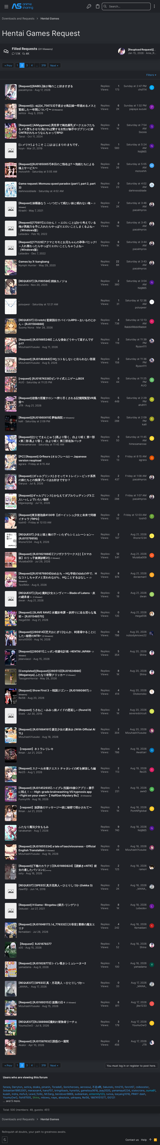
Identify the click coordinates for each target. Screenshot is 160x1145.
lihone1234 (25, 541)
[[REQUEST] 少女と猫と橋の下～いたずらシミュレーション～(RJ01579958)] (11, 540)
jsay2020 (104, 1090)
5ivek (22, 713)
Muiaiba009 (26, 561)
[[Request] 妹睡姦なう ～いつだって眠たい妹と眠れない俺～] (11, 209)
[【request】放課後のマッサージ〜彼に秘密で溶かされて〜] (11, 813)
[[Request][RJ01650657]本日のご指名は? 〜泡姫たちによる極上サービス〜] (11, 170)
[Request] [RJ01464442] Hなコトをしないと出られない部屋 (57, 359)
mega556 (24, 619)
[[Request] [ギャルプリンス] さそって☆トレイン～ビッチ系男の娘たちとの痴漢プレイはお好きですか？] (11, 482)
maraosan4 (34, 1090)
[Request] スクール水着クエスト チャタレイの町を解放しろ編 (57, 768)
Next (53, 65)
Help (144, 1139)
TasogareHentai (28, 678)
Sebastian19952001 (14, 1090)
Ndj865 (142, 151)
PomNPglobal (139, 810)
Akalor (22, 1045)
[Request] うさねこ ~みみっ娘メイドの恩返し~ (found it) (55, 709)
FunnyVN (24, 799)
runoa (109, 1093)
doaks (36, 1086)
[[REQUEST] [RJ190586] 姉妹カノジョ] (11, 287)
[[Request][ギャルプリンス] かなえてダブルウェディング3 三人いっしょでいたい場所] (11, 501)
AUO (21, 382)
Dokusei (23, 908)
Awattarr (141, 752)
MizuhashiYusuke (29, 347)
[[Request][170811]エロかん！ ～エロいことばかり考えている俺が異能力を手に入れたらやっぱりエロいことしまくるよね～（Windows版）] (11, 228)
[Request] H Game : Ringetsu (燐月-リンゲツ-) (49, 904)
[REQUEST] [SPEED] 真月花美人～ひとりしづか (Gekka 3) (56, 885)
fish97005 (25, 1097)
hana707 (48, 1090)
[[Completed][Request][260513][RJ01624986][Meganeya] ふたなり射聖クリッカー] (11, 677)
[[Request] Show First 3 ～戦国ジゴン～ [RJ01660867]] (11, 696)
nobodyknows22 (136, 635)
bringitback (61, 1090)
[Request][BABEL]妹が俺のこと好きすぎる (46, 86)
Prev (9, 65)
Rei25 (22, 772)
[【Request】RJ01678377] (11, 949)
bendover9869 (64, 1093)
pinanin (46, 1086)
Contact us (132, 1139)
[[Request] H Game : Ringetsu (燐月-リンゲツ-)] (11, 910)
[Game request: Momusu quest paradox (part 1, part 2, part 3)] (11, 189)
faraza (6, 1086)
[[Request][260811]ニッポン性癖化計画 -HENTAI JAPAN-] (11, 657)
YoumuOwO (26, 1025)
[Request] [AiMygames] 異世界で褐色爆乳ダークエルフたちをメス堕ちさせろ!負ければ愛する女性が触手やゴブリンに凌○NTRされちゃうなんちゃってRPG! (57, 128)
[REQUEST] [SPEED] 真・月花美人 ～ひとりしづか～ (52, 982)
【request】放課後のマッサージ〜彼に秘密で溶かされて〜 (55, 807)
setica (22, 113)
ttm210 (119, 1086)
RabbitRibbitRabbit (135, 326)
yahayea (76, 1097)
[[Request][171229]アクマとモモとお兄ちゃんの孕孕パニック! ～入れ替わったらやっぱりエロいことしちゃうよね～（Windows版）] (11, 248)
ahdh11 (142, 404)
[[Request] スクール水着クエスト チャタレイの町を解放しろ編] (11, 774)
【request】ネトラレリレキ (36, 748)
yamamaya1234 (121, 1090)
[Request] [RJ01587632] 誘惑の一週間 (44, 1041)
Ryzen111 (141, 346)
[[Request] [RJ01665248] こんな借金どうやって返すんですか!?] (11, 345)
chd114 (142, 89)
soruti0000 (25, 639)
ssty (21, 873)
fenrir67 (129, 1086)
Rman (22, 752)
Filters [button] (150, 74)
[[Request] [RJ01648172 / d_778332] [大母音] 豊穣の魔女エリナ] (11, 930)
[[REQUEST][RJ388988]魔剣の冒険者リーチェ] (11, 1027)
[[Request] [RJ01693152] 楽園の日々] (11, 1008)
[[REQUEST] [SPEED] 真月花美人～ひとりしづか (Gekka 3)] (11, 891)
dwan (22, 600)
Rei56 (22, 697)
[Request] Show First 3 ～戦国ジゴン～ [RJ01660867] (54, 690)
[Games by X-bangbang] (11, 267)
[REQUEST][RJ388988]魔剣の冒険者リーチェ (48, 1021)
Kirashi (23, 210)
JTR (21, 405)
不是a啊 (96, 1086)
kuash (6, 1093)
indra (15, 1093)
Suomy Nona (26, 327)
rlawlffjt (23, 889)
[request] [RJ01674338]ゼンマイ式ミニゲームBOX (51, 378)
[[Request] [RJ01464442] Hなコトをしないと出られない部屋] (11, 365)
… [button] (37, 65)
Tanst (22, 136)
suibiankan (81, 1093)
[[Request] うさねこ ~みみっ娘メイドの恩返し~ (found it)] (11, 716)
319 (43, 65)
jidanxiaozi (25, 658)
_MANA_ (141, 888)
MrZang (49, 1093)
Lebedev (24, 233)
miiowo (45, 1097)
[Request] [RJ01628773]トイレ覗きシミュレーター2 (52, 963)
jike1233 (142, 1005)
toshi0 (22, 522)
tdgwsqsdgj (26, 502)
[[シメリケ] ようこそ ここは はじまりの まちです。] (11, 150)
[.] (11, 306)
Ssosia (143, 132)
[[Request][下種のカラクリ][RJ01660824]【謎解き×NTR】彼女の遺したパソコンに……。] (11, 872)
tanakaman (25, 830)
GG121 (111, 1097)
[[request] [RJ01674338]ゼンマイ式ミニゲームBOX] (11, 384)
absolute (64, 1097)
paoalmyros (25, 89)
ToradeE (57, 1086)
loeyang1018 (122, 1093)
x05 (21, 947)
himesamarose (27, 444)
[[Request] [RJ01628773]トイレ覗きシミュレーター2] (11, 969)
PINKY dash (138, 1093)
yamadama (25, 967)
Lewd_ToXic (36, 1093)
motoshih (24, 171)
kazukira (23, 284)
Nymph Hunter (27, 265)
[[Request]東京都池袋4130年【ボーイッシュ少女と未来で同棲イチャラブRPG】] (11, 521)
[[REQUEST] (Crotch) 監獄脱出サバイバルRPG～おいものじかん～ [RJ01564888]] (11, 326)
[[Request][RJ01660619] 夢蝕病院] (11, 423)
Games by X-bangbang (34, 261)
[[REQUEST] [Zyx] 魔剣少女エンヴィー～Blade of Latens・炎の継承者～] (11, 599)
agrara (22, 463)
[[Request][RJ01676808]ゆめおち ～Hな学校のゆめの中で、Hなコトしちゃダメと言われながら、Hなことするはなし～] (11, 579)
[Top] (150, 1140)
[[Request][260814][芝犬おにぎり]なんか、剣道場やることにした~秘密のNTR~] (11, 638)
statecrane (138, 1090)
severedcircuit (138, 713)
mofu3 (23, 1093)
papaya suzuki (138, 109)
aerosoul (85, 1086)
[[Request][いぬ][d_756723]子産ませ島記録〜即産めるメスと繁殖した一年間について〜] (11, 111)
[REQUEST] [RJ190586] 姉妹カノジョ (43, 281)
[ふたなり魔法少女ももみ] (11, 833)
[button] (6, 6)
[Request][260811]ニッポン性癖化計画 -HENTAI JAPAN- (55, 651)
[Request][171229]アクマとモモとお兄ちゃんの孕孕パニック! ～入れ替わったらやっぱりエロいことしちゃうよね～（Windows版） (58, 245)
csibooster (142, 1086)
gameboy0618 (89, 1090)
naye (54, 1097)
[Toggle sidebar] (154, 6)
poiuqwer (24, 304)
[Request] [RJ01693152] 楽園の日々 (42, 1002)
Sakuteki (108, 1086)
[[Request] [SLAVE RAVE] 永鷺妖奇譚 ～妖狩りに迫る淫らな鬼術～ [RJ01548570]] (11, 618)
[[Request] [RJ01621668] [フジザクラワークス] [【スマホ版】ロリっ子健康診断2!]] (11, 560)
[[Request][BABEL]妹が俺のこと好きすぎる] (11, 92)
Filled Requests (24, 49)
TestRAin (24, 584)
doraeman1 (140, 576)
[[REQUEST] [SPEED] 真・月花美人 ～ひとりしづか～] (11, 988)
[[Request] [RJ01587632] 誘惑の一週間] (11, 1047)
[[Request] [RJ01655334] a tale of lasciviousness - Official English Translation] (11, 852)
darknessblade (27, 191)
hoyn (22, 148)
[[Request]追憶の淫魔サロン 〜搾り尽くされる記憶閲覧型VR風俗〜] (11, 404)
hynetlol (74, 1090)
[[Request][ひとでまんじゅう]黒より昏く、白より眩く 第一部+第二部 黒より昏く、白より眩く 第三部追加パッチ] (11, 443)
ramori (143, 869)
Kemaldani (25, 931)
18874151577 (98, 1097)
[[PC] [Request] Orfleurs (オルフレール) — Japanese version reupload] (11, 462)
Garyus (23, 483)
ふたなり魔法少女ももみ (34, 826)
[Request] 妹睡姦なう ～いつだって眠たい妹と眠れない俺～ (56, 203)
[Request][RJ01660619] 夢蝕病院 (41, 417)
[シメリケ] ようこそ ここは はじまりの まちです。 (50, 144)
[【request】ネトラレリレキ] (11, 755)
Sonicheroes (71, 1086)
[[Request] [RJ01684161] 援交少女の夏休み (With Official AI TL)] (11, 735)
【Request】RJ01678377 (35, 943)
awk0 (143, 791)
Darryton (17, 1086)
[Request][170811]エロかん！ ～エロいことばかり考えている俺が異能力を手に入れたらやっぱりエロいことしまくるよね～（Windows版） (57, 226)
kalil (21, 421)
